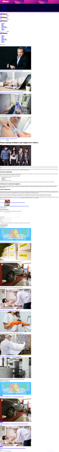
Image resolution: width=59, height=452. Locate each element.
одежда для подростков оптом (15, 197)
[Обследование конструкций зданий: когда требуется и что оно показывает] (15, 354)
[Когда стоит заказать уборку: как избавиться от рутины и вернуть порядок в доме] (15, 331)
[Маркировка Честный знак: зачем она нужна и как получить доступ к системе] (15, 260)
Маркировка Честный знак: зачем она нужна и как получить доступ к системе (11, 261)
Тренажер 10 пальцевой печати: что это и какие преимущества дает (12, 396)
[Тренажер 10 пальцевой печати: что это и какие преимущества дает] (15, 240)
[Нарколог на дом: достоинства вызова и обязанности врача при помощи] (15, 308)
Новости (1, 395)
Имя (1, 218)
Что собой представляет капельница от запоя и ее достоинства (9, 115)
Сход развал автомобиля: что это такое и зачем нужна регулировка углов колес (11, 287)
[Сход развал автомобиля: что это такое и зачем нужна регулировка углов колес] (15, 285)
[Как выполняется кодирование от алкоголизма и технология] (15, 137)
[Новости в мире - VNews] (3, 34)
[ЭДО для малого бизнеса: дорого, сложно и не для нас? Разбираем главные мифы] (15, 91)
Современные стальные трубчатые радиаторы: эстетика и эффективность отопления (12, 379)
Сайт (0, 221)
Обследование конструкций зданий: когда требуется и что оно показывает (10, 356)
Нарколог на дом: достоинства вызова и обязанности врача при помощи (10, 310)
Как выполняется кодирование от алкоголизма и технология (8, 138)
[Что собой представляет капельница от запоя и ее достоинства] (15, 114)
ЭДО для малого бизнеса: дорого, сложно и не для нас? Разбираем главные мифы (11, 92)
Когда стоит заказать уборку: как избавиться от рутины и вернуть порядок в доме (11, 333)
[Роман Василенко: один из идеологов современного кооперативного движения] (15, 69)
